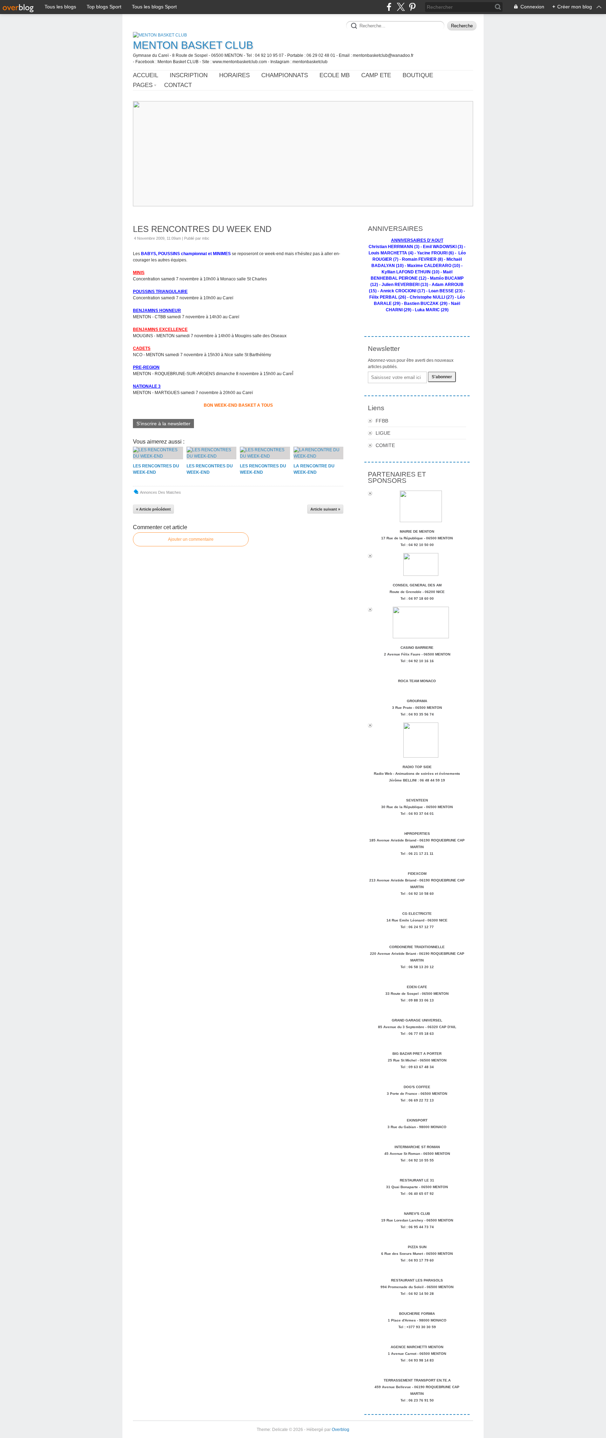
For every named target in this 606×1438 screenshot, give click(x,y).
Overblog (340, 1429)
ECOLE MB (334, 75)
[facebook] (389, 7)
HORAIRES (234, 75)
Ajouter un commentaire (191, 539)
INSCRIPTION (189, 75)
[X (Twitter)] (400, 7)
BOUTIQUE (418, 75)
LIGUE (383, 433)
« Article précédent (153, 509)
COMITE (385, 445)
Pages (143, 85)
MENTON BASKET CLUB (193, 45)
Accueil (145, 75)
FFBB (382, 421)
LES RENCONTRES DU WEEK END (202, 229)
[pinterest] (412, 7)
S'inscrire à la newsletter (163, 423)
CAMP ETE (376, 75)
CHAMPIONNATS (284, 75)
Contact (178, 85)
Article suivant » (325, 509)
